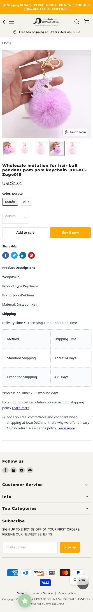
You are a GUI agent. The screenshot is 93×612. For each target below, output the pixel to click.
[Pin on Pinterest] (31, 255)
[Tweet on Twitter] (14, 255)
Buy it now (70, 232)
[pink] (26, 207)
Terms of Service (42, 593)
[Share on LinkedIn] (22, 255)
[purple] (10, 207)
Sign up (69, 547)
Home (6, 43)
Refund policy (67, 593)
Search (21, 593)
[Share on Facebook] (5, 255)
